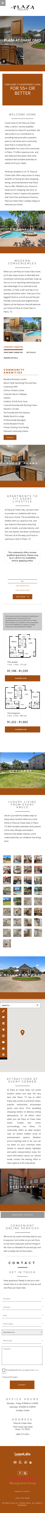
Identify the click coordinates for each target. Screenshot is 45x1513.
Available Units (22, 678)
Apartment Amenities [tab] (13, 352)
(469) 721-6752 (22, 1434)
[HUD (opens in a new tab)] (16, 1462)
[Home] (23, 8)
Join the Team (22, 1498)
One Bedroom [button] (22, 586)
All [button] (22, 581)
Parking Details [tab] (11, 358)
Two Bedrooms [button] (22, 590)
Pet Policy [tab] (31, 352)
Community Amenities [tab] (13, 347)
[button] (3, 3)
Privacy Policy (22, 1491)
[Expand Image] (7, 859)
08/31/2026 (20, 596)
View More (10, 437)
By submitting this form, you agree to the (20, 1370)
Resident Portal (22, 1215)
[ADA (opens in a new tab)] (21, 1462)
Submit (22, 1385)
